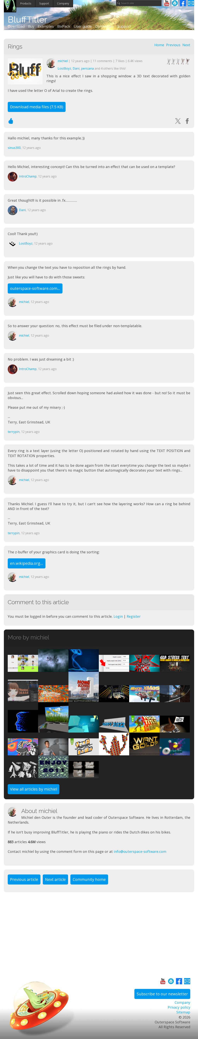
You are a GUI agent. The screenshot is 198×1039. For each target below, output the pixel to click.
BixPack (63, 26)
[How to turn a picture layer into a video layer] (114, 699)
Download (16, 26)
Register (134, 616)
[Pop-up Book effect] (114, 730)
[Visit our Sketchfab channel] (175, 3)
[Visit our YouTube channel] (167, 3)
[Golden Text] (144, 753)
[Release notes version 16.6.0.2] (23, 699)
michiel (63, 61)
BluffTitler (27, 19)
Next (186, 45)
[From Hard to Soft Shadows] (53, 753)
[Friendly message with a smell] (175, 730)
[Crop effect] (23, 669)
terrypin (14, 432)
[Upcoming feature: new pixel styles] (114, 753)
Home (159, 45)
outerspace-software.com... (35, 288)
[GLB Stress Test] (175, 669)
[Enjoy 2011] (53, 775)
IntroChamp (28, 176)
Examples (46, 26)
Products (25, 3)
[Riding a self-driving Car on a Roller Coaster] (175, 699)
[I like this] (11, 121)
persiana (87, 68)
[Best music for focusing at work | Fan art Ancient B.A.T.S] (175, 753)
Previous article (24, 879)
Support (44, 3)
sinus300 (14, 148)
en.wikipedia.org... (26, 563)
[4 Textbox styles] (83, 775)
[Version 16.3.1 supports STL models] (23, 775)
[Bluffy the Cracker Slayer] (53, 669)
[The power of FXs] (144, 669)
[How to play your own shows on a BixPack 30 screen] (53, 730)
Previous (173, 45)
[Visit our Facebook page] (183, 3)
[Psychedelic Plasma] (23, 753)
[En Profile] (23, 730)
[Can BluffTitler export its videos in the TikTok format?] (114, 669)
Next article (55, 879)
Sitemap (183, 1012)
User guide (83, 26)
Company (63, 3)
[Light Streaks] (83, 669)
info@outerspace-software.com (140, 851)
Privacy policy (179, 1007)
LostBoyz (64, 68)
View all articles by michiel (33, 789)
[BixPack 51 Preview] (83, 753)
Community (104, 26)
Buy (31, 26)
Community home (89, 879)
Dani (76, 68)
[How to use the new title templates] (83, 699)
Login (118, 616)
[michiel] (14, 812)
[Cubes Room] (53, 699)
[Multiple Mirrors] (83, 730)
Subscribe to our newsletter (162, 993)
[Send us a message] (191, 3)
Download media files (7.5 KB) (36, 106)
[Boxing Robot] (144, 730)
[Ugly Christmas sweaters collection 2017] (144, 699)
